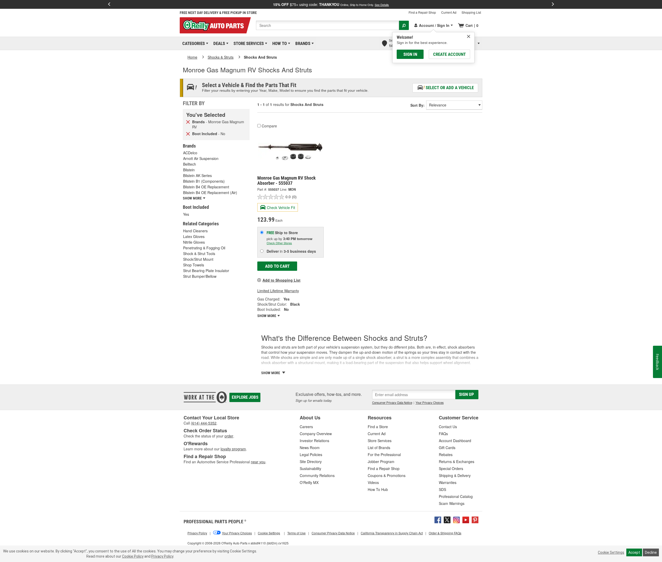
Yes (186, 214)
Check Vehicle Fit (281, 207)
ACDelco (190, 152)
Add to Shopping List (281, 280)
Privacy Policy (162, 556)
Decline (651, 552)
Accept (634, 552)
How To (278, 43)
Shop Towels (193, 264)
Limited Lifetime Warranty (278, 290)
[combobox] (327, 25)
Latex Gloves (194, 236)
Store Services (248, 43)
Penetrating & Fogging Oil (204, 247)
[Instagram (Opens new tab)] (456, 519)
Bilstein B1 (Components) (204, 181)
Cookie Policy (133, 556)
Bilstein (189, 169)
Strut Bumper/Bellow (199, 276)
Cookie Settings (611, 552)
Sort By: (417, 105)
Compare (269, 125)
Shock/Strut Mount (198, 259)
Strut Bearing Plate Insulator (206, 270)
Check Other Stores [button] (279, 243)
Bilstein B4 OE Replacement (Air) (210, 192)
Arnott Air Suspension (201, 158)
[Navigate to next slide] (553, 4)
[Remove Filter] (188, 121)
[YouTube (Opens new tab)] (465, 519)
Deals (218, 43)
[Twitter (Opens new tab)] (447, 519)
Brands (302, 43)
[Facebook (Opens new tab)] (437, 519)
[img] (468, 36)
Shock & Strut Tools (199, 253)
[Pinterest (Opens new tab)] (475, 519)
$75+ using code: (331, 4)
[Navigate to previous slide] (109, 4)
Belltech (189, 164)
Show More (267, 316)
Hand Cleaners (195, 230)
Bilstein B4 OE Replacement (206, 186)
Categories (192, 43)
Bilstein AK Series (197, 175)
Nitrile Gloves (194, 242)
